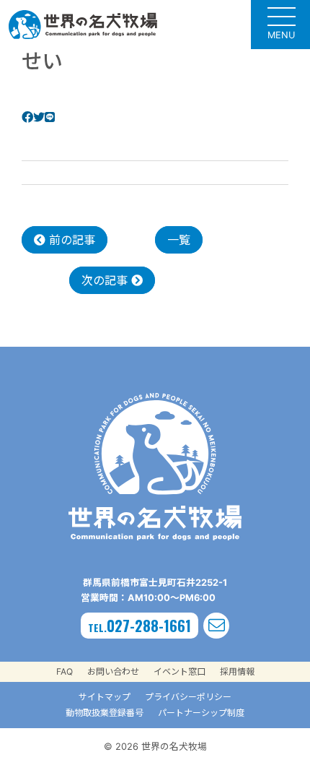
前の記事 (70, 240)
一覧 (178, 240)
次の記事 (106, 280)
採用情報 (237, 671)
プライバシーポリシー (188, 696)
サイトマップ (104, 696)
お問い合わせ (113, 671)
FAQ (64, 671)
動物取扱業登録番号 (104, 712)
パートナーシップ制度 (201, 712)
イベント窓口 (179, 671)
